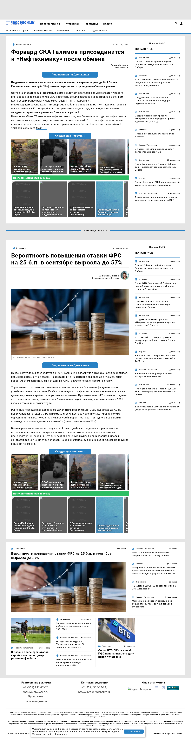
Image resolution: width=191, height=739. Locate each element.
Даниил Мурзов (119, 65)
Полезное (143, 76)
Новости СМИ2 (157, 43)
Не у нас (142, 178)
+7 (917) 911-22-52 (35, 687)
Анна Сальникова (109, 275)
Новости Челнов (23, 44)
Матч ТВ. (41, 128)
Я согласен (134, 731)
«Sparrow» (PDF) (98, 726)
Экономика (144, 58)
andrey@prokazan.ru (35, 692)
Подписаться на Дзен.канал (70, 74)
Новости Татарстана (148, 145)
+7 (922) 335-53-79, (94, 687)
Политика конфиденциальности (167, 734)
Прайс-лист (35, 696)
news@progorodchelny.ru (94, 692)
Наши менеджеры (35, 701)
